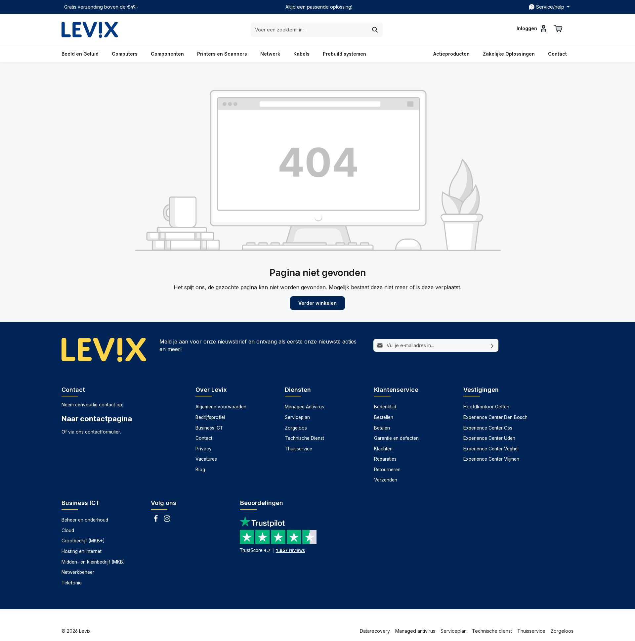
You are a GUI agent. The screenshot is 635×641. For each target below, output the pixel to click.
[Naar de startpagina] (90, 30)
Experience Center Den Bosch (495, 417)
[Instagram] (167, 520)
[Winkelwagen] (558, 28)
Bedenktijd (385, 406)
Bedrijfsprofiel (210, 417)
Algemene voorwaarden (220, 406)
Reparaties (385, 459)
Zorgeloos (296, 428)
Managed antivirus (415, 631)
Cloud (68, 530)
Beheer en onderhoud (85, 520)
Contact (203, 438)
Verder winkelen (317, 303)
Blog (200, 469)
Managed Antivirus (304, 406)
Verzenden (385, 479)
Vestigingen (481, 389)
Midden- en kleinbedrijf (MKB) (93, 562)
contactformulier (102, 432)
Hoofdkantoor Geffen (486, 406)
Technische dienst (492, 631)
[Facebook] (156, 520)
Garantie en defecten (396, 438)
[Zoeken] (375, 30)
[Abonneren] (492, 345)
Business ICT (209, 428)
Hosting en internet (82, 551)
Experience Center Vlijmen (491, 459)
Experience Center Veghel (491, 448)
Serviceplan (297, 417)
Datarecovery (375, 631)
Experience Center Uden (489, 438)
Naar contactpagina (97, 418)
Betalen (382, 428)
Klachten (383, 448)
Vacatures (206, 459)
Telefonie (72, 582)
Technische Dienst (304, 438)
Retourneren (387, 469)
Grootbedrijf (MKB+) (83, 540)
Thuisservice (298, 448)
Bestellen (383, 417)
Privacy (203, 448)
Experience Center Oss (487, 428)
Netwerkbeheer (78, 572)
